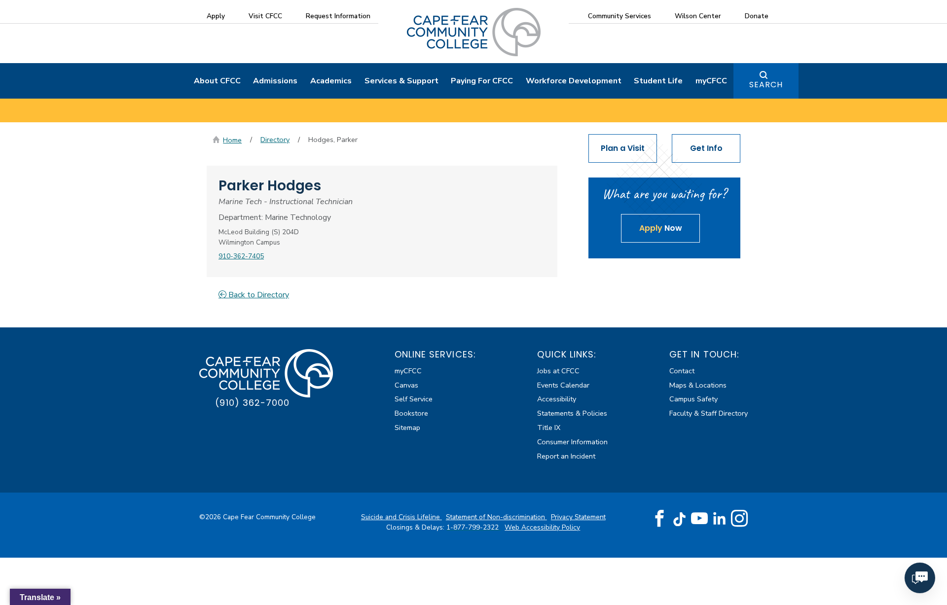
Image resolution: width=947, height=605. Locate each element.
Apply (216, 16)
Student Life (658, 80)
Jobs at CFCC (558, 371)
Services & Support (401, 80)
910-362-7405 (241, 256)
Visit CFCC (265, 16)
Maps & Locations (698, 385)
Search (766, 84)
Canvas (406, 385)
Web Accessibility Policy (542, 527)
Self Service (414, 399)
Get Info (706, 148)
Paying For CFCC (482, 80)
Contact (681, 371)
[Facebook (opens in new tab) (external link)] (659, 518)
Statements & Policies (572, 413)
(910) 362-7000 (252, 402)
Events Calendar (563, 385)
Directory (275, 139)
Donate (756, 16)
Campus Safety (693, 399)
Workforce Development (573, 80)
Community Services (619, 16)
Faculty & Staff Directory (708, 413)
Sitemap (407, 427)
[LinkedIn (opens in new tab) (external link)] (719, 518)
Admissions (275, 80)
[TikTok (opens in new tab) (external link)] (679, 518)
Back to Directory (257, 294)
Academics (331, 80)
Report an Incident (566, 456)
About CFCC (217, 80)
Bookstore (411, 413)
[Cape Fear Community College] (474, 31)
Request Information (338, 16)
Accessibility (556, 399)
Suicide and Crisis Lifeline (401, 517)
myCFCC (711, 80)
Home (232, 140)
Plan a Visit (623, 148)
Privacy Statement (578, 517)
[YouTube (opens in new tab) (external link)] (699, 518)
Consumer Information (572, 442)
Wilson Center (698, 16)
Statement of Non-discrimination (496, 517)
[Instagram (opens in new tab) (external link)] (739, 518)
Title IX (548, 427)
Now (660, 228)
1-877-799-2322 (473, 527)
